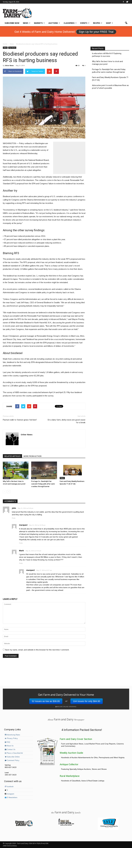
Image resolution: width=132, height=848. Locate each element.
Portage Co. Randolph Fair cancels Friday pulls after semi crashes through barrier (43, 483)
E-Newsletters (11, 797)
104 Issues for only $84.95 (86, 701)
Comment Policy (12, 760)
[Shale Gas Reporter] (66, 825)
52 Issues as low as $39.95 (46, 701)
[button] (126, 23)
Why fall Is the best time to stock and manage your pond (107, 62)
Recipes (96, 23)
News (25, 23)
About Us (10, 746)
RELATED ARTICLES (12, 456)
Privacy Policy (12, 738)
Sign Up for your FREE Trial (96, 31)
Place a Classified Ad (14, 753)
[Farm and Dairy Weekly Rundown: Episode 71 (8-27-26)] (72, 470)
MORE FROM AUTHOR (33, 456)
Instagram (10, 794)
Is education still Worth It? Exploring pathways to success (106, 54)
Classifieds (69, 23)
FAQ (8, 742)
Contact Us (10, 749)
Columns (6, 478)
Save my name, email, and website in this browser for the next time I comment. (37, 650)
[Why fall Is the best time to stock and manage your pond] (15, 470)
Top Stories (12, 48)
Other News (9, 65)
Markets (38, 23)
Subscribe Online (13, 757)
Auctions (53, 23)
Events (83, 23)
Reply (13, 518)
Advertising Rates (13, 735)
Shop (108, 23)
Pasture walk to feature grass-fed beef (20, 420)
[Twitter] (127, 1)
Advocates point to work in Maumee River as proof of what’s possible (110, 86)
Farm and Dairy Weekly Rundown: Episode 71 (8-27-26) (110, 78)
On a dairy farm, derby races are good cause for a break (66, 421)
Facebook (10, 786)
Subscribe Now (12, 23)
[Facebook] (123, 1)
